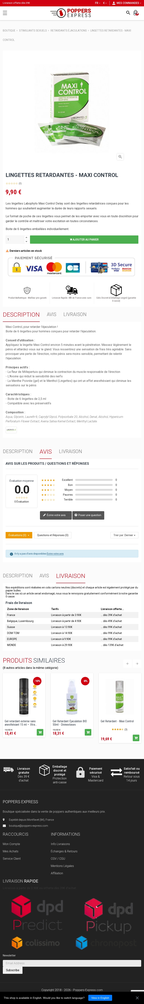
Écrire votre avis (56, 515)
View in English (100, 997)
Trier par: (118, 535)
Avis (51, 314)
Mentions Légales (62, 866)
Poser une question (89, 515)
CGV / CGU (58, 858)
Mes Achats (10, 851)
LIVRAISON (74, 314)
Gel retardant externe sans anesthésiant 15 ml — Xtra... (21, 723)
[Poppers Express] (72, 13)
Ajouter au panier (85, 239)
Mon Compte (11, 844)
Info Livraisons (60, 844)
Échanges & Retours (64, 851)
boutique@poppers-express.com (28, 825)
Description (21, 314)
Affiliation (57, 873)
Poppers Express (20, 801)
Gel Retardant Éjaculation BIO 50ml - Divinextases (70, 723)
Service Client (12, 858)
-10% (37, 681)
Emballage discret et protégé (59, 770)
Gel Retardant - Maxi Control (117, 721)
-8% (85, 681)
